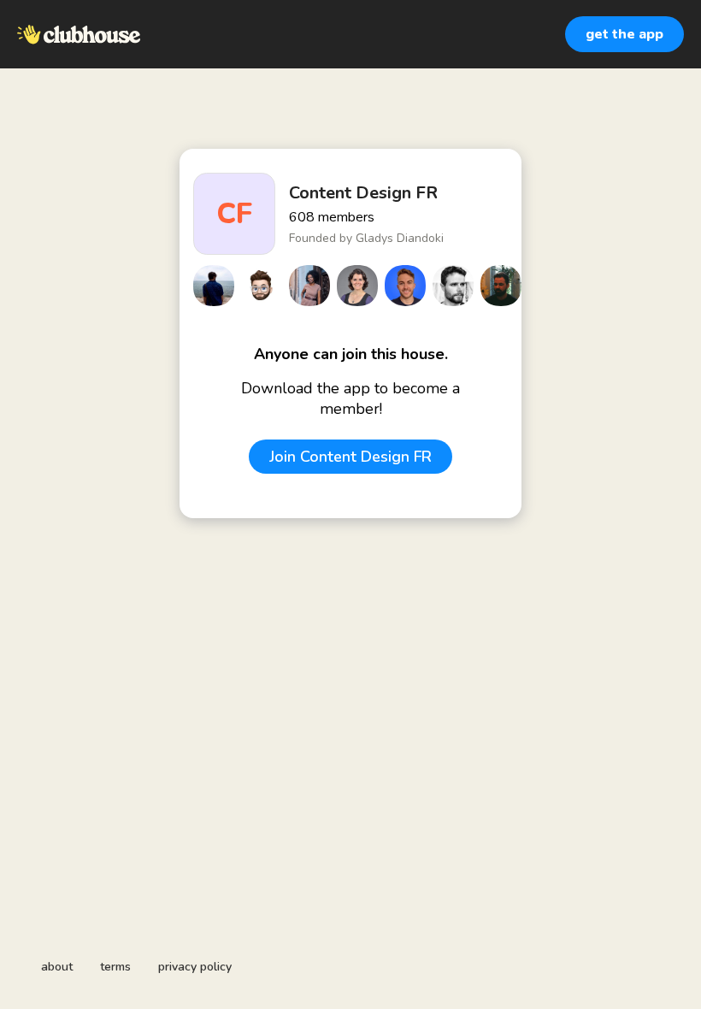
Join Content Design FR (350, 456)
